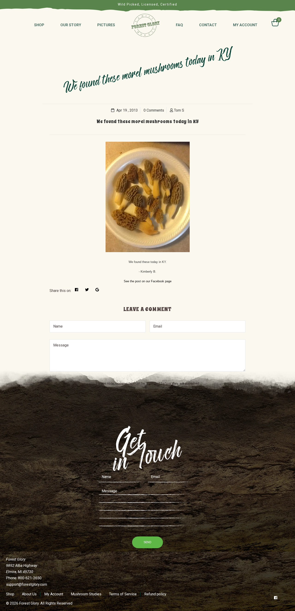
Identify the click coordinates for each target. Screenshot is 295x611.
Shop (10, 594)
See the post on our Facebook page (147, 281)
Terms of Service (123, 594)
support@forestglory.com (26, 584)
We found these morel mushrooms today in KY (148, 121)
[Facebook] (275, 598)
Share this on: (60, 290)
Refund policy (155, 594)
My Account (53, 594)
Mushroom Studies (86, 594)
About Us (29, 594)
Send (147, 542)
